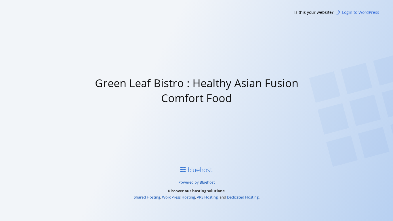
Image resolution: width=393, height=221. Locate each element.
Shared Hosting (147, 197)
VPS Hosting (207, 197)
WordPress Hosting (178, 197)
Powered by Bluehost (196, 182)
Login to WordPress (360, 12)
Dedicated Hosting (243, 197)
